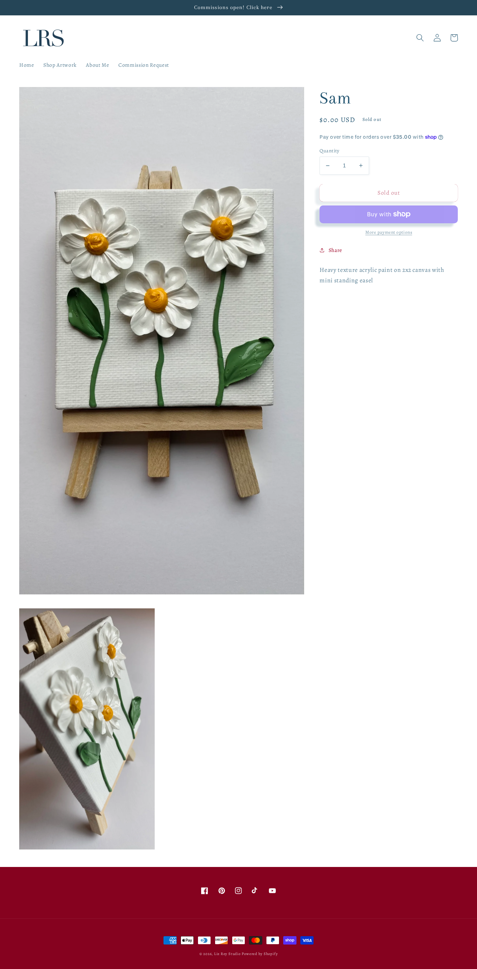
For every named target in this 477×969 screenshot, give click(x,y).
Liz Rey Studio (227, 953)
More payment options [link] (388, 232)
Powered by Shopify (260, 953)
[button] (420, 37)
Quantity (329, 150)
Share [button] (335, 249)
